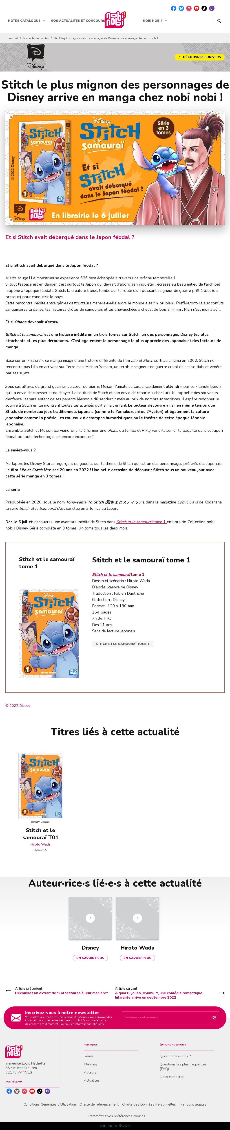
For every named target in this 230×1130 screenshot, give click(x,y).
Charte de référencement (99, 1104)
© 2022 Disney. (18, 705)
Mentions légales (192, 1104)
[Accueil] (115, 19)
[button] (200, 57)
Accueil (13, 38)
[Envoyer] (213, 1018)
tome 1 (141, 522)
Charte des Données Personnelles (149, 1104)
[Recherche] (219, 21)
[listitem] (173, 8)
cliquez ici (99, 1024)
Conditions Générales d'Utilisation (50, 1104)
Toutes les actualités (36, 38)
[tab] (26, 20)
